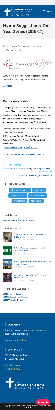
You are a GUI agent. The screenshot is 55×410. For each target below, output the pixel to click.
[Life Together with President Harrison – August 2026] (7, 264)
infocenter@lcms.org (13, 147)
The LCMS (10, 47)
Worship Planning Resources (32, 154)
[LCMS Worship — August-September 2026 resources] (7, 250)
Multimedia (36, 201)
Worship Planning (13, 50)
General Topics (18, 195)
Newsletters (19, 201)
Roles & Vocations (19, 190)
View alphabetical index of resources (19, 220)
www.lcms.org (30, 147)
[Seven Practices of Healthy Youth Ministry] (7, 277)
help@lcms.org (13, 365)
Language (39, 190)
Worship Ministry (14, 154)
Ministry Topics (37, 195)
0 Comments (31, 240)
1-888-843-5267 (12, 369)
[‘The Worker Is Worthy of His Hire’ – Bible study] (7, 237)
